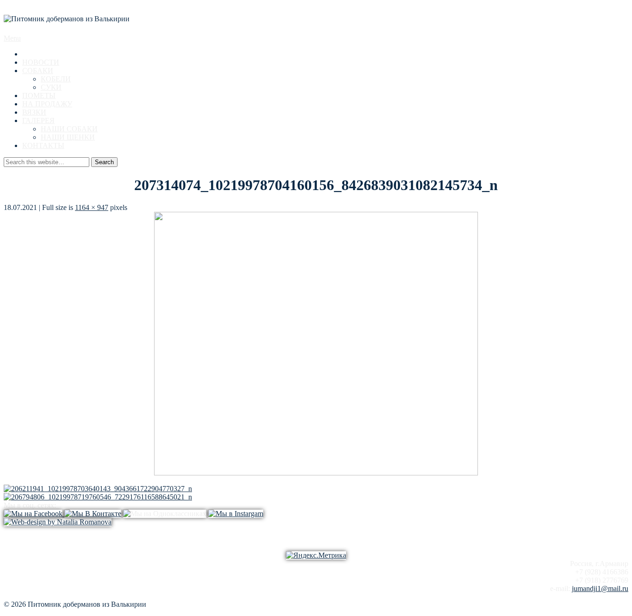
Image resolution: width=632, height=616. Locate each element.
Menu (12, 38)
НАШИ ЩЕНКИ (68, 137)
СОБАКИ (37, 70)
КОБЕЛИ (56, 79)
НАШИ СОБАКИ (69, 129)
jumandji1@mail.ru (600, 588)
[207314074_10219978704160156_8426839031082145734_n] (316, 473)
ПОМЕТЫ (39, 95)
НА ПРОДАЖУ (47, 104)
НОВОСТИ (40, 62)
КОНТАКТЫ (43, 145)
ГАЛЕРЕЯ (38, 120)
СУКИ (51, 87)
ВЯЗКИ (34, 112)
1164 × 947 (91, 207)
